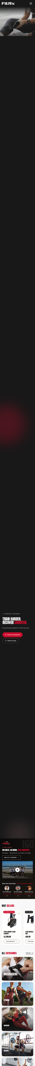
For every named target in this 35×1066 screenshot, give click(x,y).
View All (28, 953)
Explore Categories (13, 635)
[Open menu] (31, 3)
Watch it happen (10, 857)
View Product (10, 941)
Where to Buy (11, 641)
